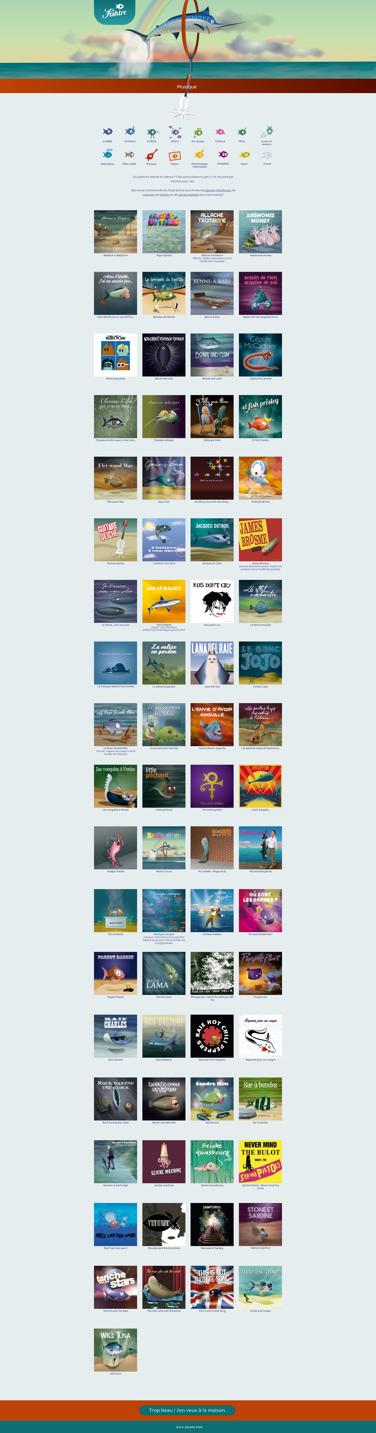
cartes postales (188, 194)
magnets (149, 194)
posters (164, 194)
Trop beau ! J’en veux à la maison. (187, 1410)
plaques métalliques (217, 190)
